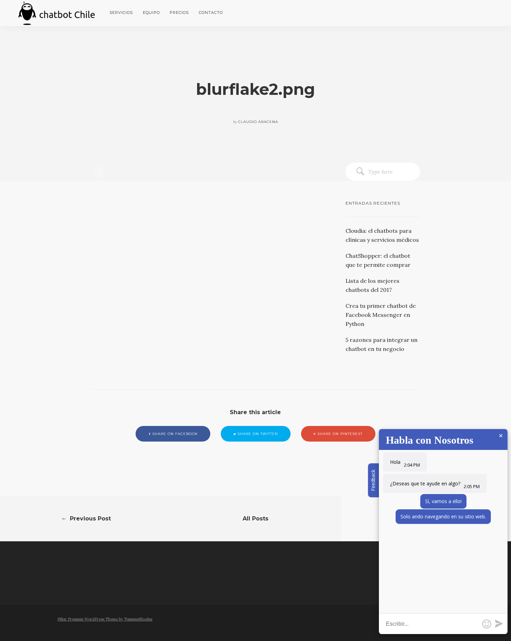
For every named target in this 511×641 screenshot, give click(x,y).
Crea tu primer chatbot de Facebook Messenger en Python (381, 314)
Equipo (151, 12)
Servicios (121, 12)
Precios (179, 12)
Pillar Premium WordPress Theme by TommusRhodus (104, 619)
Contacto (211, 12)
